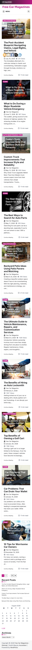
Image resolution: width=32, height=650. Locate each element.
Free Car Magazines (16, 7)
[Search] (28, 11)
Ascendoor (22, 645)
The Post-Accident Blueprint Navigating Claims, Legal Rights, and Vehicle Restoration (15, 48)
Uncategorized (9, 20)
